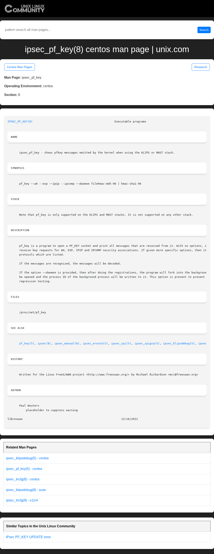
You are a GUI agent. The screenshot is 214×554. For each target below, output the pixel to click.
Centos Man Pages (19, 67)
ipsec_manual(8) (66, 343)
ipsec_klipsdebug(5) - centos (27, 458)
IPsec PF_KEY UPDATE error (28, 537)
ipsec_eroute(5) (95, 343)
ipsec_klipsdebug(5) (179, 343)
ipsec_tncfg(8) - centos (22, 479)
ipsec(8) (44, 343)
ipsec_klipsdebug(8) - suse (26, 490)
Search (204, 29)
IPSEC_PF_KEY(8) (20, 121)
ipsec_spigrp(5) (147, 343)
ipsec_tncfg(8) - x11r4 (22, 500)
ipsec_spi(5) (121, 343)
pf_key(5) (26, 343)
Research (200, 67)
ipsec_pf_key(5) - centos (24, 469)
